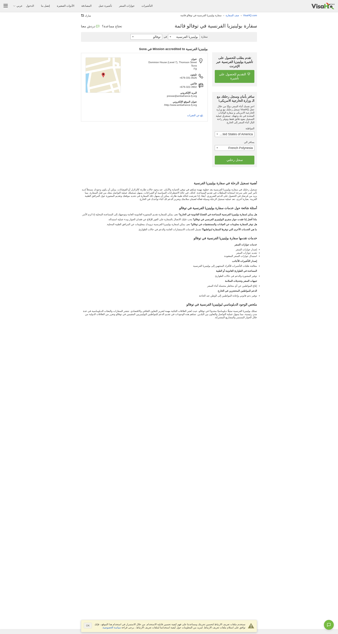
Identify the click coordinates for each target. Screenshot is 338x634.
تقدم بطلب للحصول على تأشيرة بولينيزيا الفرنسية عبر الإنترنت (234, 62)
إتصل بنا (45, 5)
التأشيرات (147, 5)
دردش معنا (88, 26)
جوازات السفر (126, 5)
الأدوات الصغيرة (65, 5)
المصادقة (86, 5)
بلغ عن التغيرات (195, 115)
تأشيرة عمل (105, 5)
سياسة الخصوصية (112, 627)
